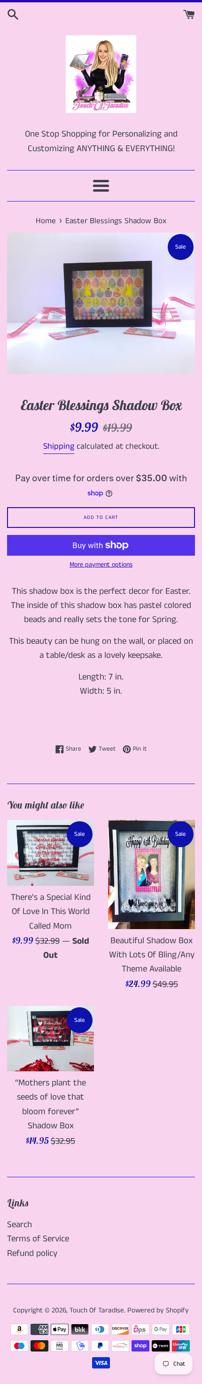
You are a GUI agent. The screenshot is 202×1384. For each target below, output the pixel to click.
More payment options (101, 564)
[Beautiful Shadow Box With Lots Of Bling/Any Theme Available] (151, 874)
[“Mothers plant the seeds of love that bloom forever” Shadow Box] (50, 1038)
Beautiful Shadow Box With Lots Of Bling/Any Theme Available (151, 955)
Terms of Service (38, 1238)
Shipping (58, 446)
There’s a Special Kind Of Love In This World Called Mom (51, 911)
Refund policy (32, 1253)
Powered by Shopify (158, 1310)
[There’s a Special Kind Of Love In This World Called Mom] (50, 852)
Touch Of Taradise (97, 1310)
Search (19, 1224)
